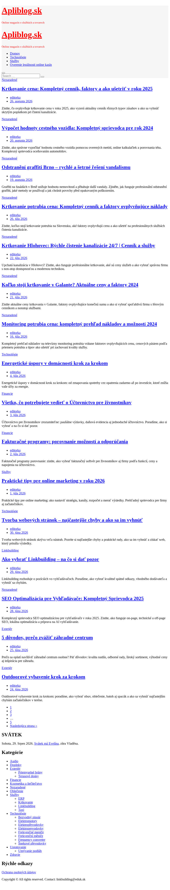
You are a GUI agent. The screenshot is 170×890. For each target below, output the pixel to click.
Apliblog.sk (22, 10)
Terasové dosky (28, 776)
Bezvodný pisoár (29, 817)
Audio (14, 761)
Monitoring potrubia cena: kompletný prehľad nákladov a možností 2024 (79, 324)
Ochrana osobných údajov (19, 872)
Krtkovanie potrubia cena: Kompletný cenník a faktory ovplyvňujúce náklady (85, 206)
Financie (7, 393)
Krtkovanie (25, 802)
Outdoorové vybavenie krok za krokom (43, 676)
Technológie (18, 57)
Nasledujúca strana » (23, 726)
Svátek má (46, 743)
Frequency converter (31, 839)
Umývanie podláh (30, 851)
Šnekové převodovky (32, 843)
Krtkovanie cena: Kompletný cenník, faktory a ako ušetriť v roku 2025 (77, 88)
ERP (21, 798)
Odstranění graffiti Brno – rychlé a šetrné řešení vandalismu (66, 167)
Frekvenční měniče (30, 836)
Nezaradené (9, 80)
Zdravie (15, 854)
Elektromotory (27, 821)
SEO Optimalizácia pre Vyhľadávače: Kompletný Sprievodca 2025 (73, 598)
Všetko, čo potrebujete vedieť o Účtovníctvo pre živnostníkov (66, 402)
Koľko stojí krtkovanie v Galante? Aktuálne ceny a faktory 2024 (70, 284)
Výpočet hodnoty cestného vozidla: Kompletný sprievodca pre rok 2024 (77, 128)
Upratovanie (18, 847)
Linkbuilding (10, 550)
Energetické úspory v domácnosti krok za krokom (55, 363)
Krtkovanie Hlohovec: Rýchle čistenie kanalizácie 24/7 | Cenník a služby (78, 245)
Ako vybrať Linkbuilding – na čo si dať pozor (50, 559)
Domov (15, 53)
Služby (14, 61)
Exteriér (7, 629)
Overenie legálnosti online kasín (31, 64)
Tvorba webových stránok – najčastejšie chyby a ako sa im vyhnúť (72, 520)
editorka (15, 97)
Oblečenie (16, 791)
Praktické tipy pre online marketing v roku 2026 (53, 480)
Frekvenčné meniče (31, 832)
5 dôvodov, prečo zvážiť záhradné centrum (47, 637)
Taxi (21, 810)
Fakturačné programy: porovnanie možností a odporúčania (65, 441)
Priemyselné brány (30, 772)
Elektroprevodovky (31, 828)
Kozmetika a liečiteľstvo (26, 783)
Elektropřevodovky (31, 824)
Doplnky (16, 765)
